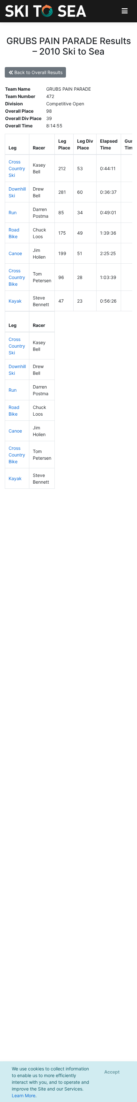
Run (13, 212)
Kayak (15, 301)
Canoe (15, 253)
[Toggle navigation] (125, 11)
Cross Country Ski (17, 168)
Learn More (23, 1095)
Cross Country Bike (17, 277)
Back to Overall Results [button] (37, 72)
